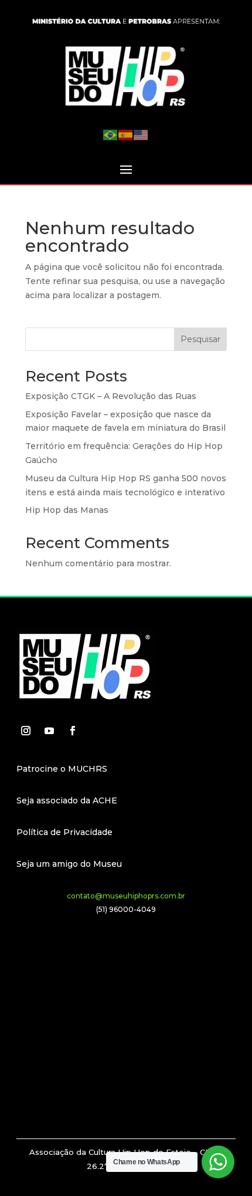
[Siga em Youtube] (49, 730)
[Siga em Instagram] (25, 730)
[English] (141, 134)
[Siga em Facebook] (72, 730)
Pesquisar (200, 339)
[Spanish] (126, 134)
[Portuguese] (110, 134)
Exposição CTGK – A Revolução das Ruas (110, 396)
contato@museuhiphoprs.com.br (126, 895)
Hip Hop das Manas (66, 510)
